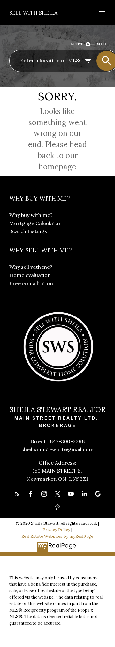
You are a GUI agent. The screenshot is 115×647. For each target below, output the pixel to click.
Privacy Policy (56, 529)
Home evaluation (30, 275)
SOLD (101, 44)
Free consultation (31, 283)
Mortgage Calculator (35, 223)
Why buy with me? (31, 215)
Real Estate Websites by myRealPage (57, 536)
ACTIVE (77, 44)
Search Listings (28, 231)
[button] (17, 494)
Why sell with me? (30, 267)
